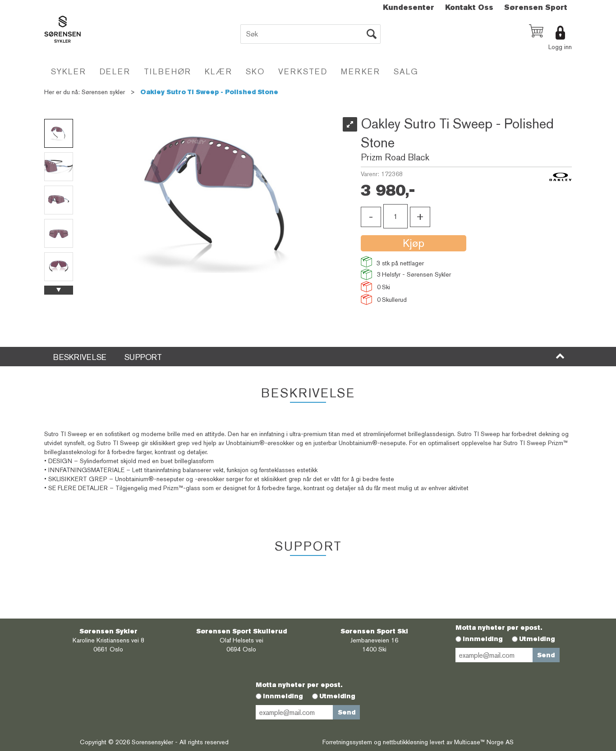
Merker (360, 71)
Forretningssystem (347, 742)
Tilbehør (167, 71)
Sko (255, 71)
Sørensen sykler (103, 92)
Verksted (302, 71)
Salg (406, 71)
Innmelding (483, 638)
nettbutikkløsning (405, 742)
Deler (115, 71)
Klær (218, 71)
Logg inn (560, 46)
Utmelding (537, 638)
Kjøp (413, 243)
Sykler (68, 71)
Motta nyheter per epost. (498, 627)
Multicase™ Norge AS (484, 742)
